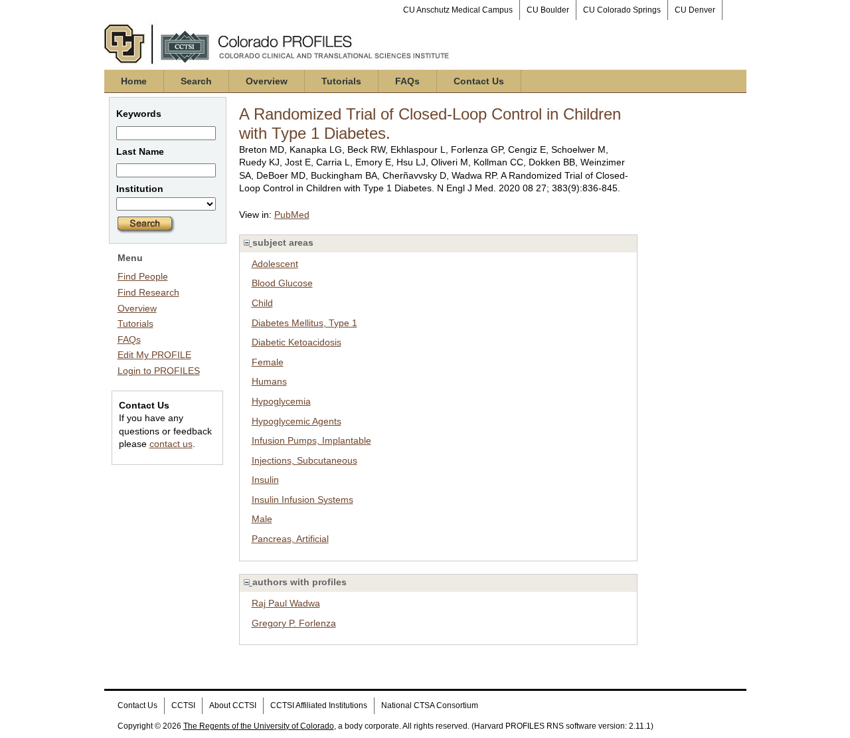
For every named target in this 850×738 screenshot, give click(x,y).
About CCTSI (232, 705)
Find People (143, 276)
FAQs (407, 81)
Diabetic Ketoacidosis (296, 342)
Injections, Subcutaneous (304, 460)
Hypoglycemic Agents (296, 421)
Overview (267, 81)
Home (134, 81)
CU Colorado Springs (622, 10)
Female (268, 362)
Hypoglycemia (281, 401)
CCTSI (183, 705)
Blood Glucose (282, 283)
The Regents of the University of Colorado (258, 726)
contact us (171, 443)
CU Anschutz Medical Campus (458, 10)
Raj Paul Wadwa (286, 603)
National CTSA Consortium (429, 705)
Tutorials (341, 81)
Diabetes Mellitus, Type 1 (304, 323)
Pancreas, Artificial (290, 538)
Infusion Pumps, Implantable (311, 440)
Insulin (265, 479)
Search (196, 81)
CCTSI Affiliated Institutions (318, 705)
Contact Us (479, 81)
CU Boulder (548, 10)
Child (262, 303)
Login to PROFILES (159, 370)
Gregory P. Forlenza (294, 623)
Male (262, 518)
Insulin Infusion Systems (302, 499)
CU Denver (695, 10)
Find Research (148, 292)
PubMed (291, 214)
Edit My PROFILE (154, 354)
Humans (269, 381)
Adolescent (275, 263)
